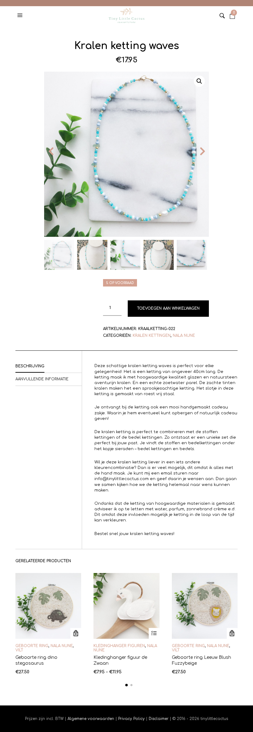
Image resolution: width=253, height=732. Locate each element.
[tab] (48, 366)
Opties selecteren (154, 633)
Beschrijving (29, 366)
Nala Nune (184, 335)
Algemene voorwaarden (91, 719)
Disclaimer (159, 719)
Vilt (19, 650)
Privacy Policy (131, 719)
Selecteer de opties (75, 633)
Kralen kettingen (152, 335)
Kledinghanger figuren (119, 646)
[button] (20, 15)
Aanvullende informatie (41, 379)
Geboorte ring (31, 646)
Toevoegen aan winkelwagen (168, 308)
